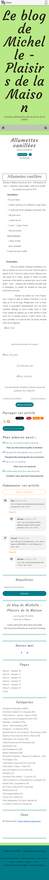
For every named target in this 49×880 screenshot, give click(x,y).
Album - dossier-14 (12, 684)
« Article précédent (12, 398)
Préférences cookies (37, 865)
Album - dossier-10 (12, 671)
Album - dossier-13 (12, 681)
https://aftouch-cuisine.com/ (29, 821)
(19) (19, 763)
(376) (14, 722)
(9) (16, 783)
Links (5, 691)
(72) (15, 739)
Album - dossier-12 (12, 677)
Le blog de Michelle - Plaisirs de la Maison (24, 61)
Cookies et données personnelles (15, 865)
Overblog (41, 851)
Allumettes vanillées (24, 143)
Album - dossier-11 (12, 674)
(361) (15, 725)
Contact (12, 862)
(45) (19, 742)
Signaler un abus (24, 862)
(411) (20, 718)
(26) (13, 752)
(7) (10, 790)
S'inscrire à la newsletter (13, 428)
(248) (24, 732)
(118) (21, 735)
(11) (8, 773)
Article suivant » (38, 398)
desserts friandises (24, 150)
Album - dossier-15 (12, 688)
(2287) (15, 708)
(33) (12, 749)
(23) (24, 756)
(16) (17, 770)
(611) (19, 712)
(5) (13, 793)
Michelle (21, 628)
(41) (10, 746)
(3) (17, 804)
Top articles (42, 858)
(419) (20, 715)
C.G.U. (35, 862)
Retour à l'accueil (24, 405)
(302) (15, 729)
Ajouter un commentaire (24, 492)
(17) (16, 766)
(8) (18, 787)
